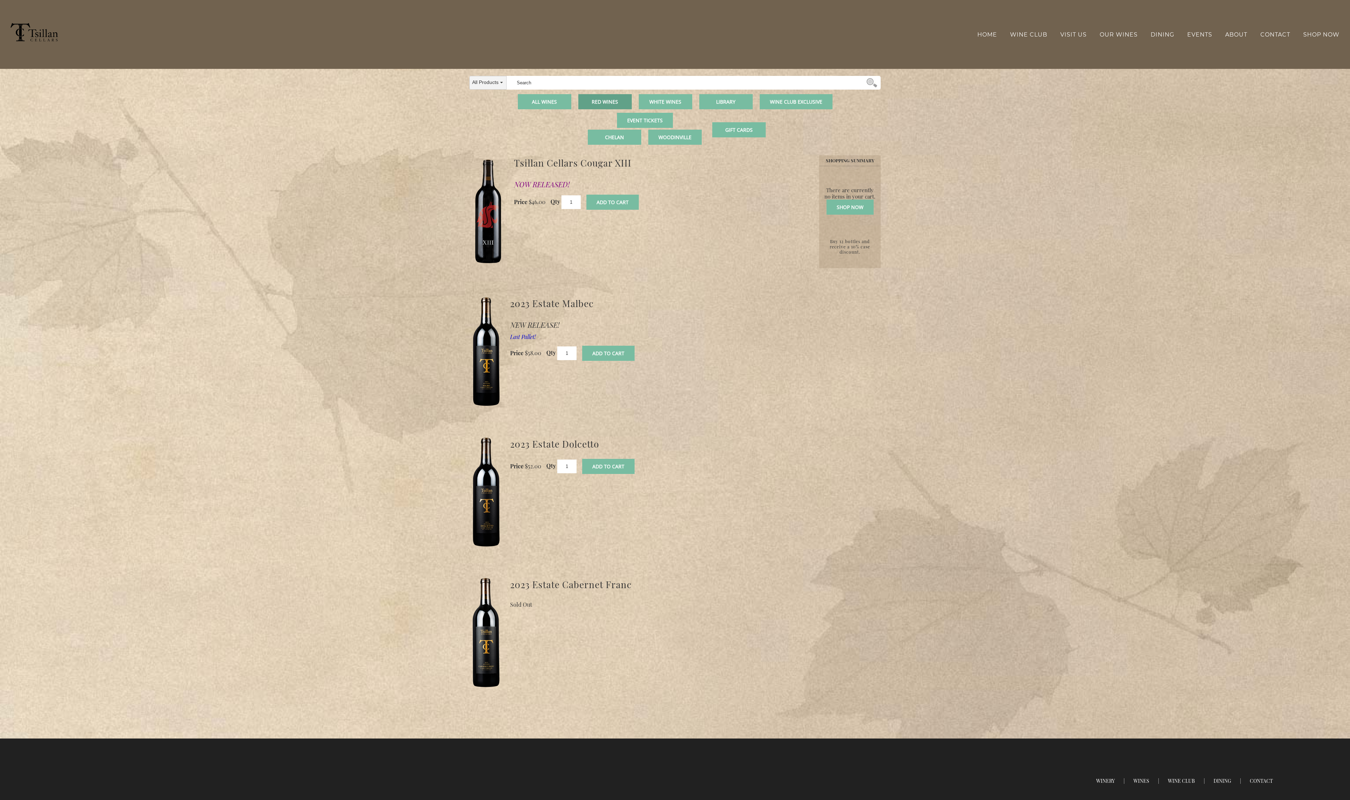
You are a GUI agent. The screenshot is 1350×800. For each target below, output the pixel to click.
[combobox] (488, 82)
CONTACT (1261, 781)
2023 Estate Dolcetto (554, 444)
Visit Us (1073, 34)
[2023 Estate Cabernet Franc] (486, 633)
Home (987, 34)
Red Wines (605, 101)
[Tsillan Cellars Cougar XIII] (488, 211)
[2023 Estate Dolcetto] (486, 492)
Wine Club (1028, 34)
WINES (1141, 781)
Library (725, 101)
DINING (1222, 781)
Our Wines (1119, 34)
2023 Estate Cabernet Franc (571, 584)
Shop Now (1321, 34)
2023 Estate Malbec (552, 303)
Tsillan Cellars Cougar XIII (572, 163)
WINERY (1105, 781)
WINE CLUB (1181, 781)
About (1236, 34)
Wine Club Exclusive (796, 101)
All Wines (544, 101)
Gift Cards (739, 129)
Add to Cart (613, 202)
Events (1199, 34)
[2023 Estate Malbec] (486, 352)
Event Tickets (645, 120)
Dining (1162, 34)
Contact (1275, 34)
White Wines (665, 101)
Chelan (614, 137)
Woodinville (675, 137)
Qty (555, 201)
